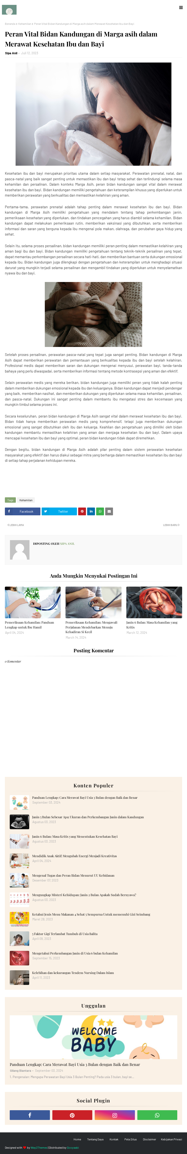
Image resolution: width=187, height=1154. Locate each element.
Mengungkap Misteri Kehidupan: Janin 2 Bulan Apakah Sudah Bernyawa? (84, 895)
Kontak (114, 1139)
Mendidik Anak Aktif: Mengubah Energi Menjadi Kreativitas (74, 856)
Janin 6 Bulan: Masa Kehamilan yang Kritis (152, 624)
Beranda (10, 23)
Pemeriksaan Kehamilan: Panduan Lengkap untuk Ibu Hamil (29, 624)
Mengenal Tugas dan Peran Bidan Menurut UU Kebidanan (73, 875)
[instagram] (115, 1115)
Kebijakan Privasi (171, 1139)
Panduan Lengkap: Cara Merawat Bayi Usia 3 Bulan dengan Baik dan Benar (85, 797)
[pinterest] (72, 1115)
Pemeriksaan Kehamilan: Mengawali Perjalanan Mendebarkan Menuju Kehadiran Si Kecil (91, 627)
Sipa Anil (11, 53)
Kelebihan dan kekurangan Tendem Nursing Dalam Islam (73, 973)
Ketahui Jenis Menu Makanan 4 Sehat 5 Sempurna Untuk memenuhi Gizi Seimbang (91, 914)
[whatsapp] (157, 1115)
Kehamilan (24, 23)
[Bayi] (93, 1037)
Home (77, 1139)
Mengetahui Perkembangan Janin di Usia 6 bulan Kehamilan (75, 953)
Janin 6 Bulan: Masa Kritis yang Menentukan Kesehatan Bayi (75, 836)
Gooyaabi (73, 1147)
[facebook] (30, 1115)
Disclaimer (149, 1139)
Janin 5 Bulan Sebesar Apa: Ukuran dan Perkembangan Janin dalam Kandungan (88, 817)
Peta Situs (130, 1139)
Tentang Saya (95, 1139)
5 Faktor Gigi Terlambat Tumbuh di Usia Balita (64, 934)
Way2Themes (39, 1147)
